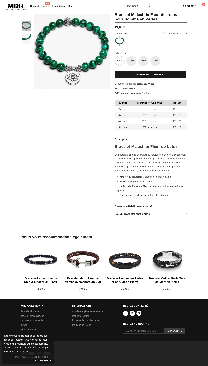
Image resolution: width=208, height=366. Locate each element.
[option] (72, 51)
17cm (119, 61)
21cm (143, 61)
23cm (155, 61)
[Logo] (15, 7)
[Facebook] (125, 313)
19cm (131, 61)
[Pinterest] (138, 313)
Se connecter (190, 6)
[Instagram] (132, 313)
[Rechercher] (150, 5)
